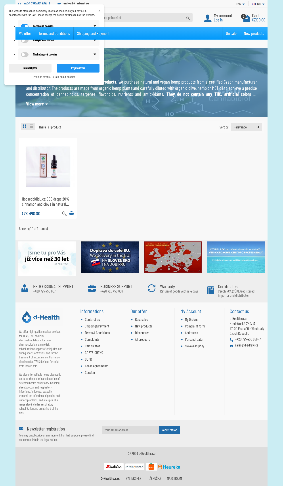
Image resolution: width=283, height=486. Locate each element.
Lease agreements (96, 366)
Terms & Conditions (97, 332)
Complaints (92, 339)
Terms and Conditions (54, 33)
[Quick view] (64, 213)
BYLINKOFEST (134, 478)
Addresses (191, 332)
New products (254, 33)
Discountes (142, 332)
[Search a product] (188, 17)
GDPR (88, 359)
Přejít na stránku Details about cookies (54, 76)
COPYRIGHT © (94, 352)
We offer (25, 33)
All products (142, 339)
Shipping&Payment (97, 326)
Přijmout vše (78, 68)
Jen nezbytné (30, 68)
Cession (90, 372)
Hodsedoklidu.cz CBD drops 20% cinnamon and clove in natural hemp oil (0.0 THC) (45, 204)
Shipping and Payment (93, 33)
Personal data (194, 339)
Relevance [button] (240, 127)
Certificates (92, 346)
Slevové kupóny (194, 346)
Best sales (141, 319)
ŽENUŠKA (155, 478)
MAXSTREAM (174, 478)
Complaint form (195, 326)
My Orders (191, 319)
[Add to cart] (71, 213)
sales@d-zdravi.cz (76, 3)
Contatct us (92, 319)
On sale (231, 33)
